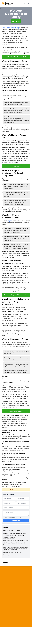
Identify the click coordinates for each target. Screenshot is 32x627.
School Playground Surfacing (10, 28)
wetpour (9, 221)
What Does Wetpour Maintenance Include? (15, 540)
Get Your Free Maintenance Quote (16, 57)
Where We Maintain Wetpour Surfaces (14, 533)
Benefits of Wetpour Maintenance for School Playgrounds (14, 537)
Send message (16, 521)
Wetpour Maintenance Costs (11, 530)
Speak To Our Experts (16, 411)
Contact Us (16, 166)
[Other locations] (24, 3)
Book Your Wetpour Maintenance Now (16, 295)
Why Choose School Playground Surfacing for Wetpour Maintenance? (15, 548)
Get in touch (16, 21)
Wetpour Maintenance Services (12, 552)
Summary (6, 555)
